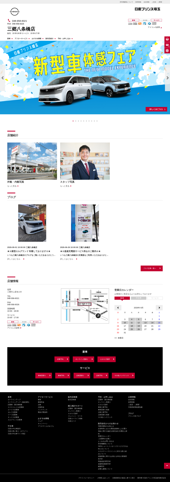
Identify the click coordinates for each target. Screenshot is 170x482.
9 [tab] (94, 121)
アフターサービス (21, 38)
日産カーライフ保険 (75, 418)
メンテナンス (42, 410)
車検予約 (61, 375)
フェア (40, 421)
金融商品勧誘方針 (104, 464)
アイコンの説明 (154, 27)
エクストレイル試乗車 (16, 407)
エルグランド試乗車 (15, 420)
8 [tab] (91, 121)
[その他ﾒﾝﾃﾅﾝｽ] (167, 50)
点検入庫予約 (103, 412)
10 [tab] (97, 121)
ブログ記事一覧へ (149, 268)
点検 (39, 405)
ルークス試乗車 (13, 410)
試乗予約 (60, 359)
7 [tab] (89, 121)
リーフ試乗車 (12, 415)
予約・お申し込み (64, 38)
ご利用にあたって (103, 478)
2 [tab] (75, 121)
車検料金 (41, 402)
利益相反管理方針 (104, 461)
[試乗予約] (167, 39)
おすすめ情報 (36, 38)
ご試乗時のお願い (104, 439)
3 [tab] (78, 121)
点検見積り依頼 (103, 415)
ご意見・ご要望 (157, 2)
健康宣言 (101, 466)
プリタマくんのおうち (46, 426)
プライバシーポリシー (86, 478)
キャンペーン (42, 424)
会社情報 (146, 2)
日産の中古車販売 (14, 429)
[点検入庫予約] (167, 45)
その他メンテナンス (121, 375)
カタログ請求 (105, 359)
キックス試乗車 (13, 417)
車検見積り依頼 (103, 410)
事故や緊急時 (42, 412)
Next (167, 78)
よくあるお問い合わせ (106, 441)
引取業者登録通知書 (135, 407)
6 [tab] (86, 121)
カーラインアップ (14, 400)
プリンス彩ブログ (134, 416)
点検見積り (80, 375)
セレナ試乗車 (12, 412)
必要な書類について (105, 469)
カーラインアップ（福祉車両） (19, 402)
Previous (2, 78)
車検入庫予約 (103, 407)
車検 (39, 400)
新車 (8, 38)
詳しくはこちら (13, 259)
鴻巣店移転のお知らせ (106, 426)
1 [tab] (73, 121)
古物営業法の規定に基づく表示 (123, 478)
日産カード (72, 421)
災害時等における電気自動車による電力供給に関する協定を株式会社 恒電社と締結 (112, 431)
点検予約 (99, 375)
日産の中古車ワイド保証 (16, 434)
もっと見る (12, 186)
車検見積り (42, 375)
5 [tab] (83, 121)
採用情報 (138, 2)
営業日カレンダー (104, 436)
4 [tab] (81, 121)
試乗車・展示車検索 (15, 405)
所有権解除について (126, 2)
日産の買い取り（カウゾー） (18, 431)
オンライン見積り (81, 359)
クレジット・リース (75, 416)
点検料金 (41, 407)
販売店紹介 (50, 38)
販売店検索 (72, 400)
